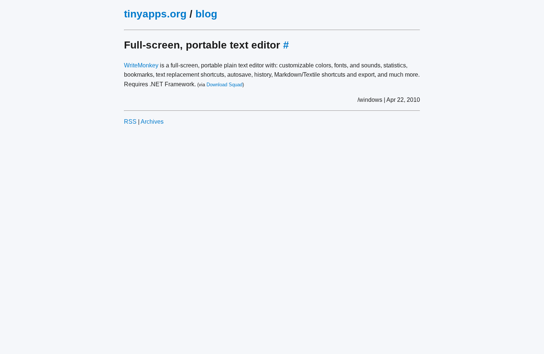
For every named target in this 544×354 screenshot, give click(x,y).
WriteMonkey (141, 65)
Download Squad (224, 84)
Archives (152, 121)
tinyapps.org (155, 14)
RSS (130, 121)
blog (206, 14)
